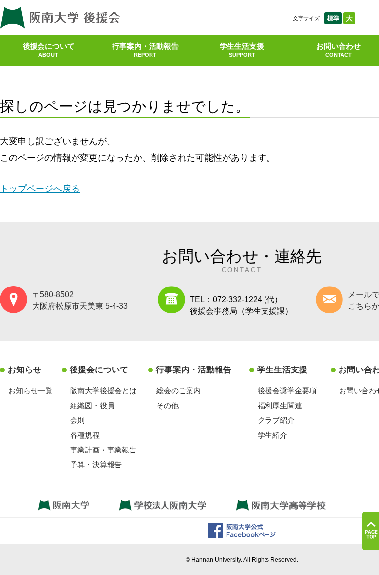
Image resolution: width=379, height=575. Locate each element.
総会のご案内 (178, 390)
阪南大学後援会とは (103, 390)
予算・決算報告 (96, 464)
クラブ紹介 (276, 420)
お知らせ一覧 (30, 390)
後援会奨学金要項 (287, 390)
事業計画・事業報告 (103, 450)
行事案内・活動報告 (145, 50)
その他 (167, 405)
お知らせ (24, 369)
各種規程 (85, 435)
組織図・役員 (92, 405)
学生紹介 (272, 435)
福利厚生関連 (280, 405)
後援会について (49, 50)
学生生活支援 (242, 50)
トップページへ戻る (40, 188)
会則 (77, 420)
